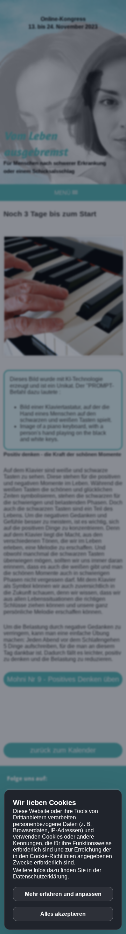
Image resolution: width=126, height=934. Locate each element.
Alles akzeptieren (63, 914)
